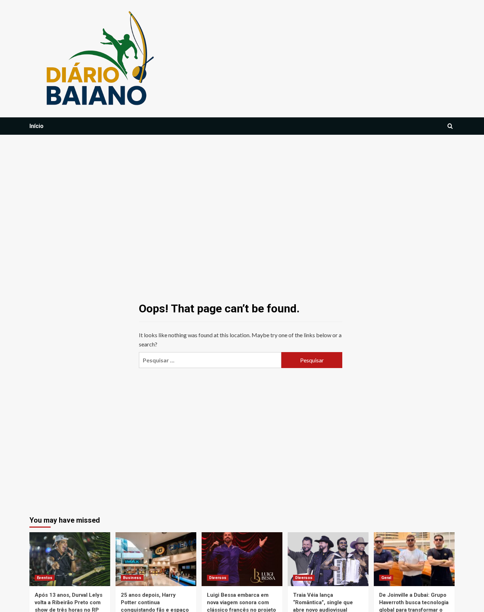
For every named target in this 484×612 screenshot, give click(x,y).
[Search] (450, 126)
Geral (386, 577)
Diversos (217, 577)
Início (36, 126)
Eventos (44, 577)
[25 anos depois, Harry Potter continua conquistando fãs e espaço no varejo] (156, 559)
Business (132, 577)
